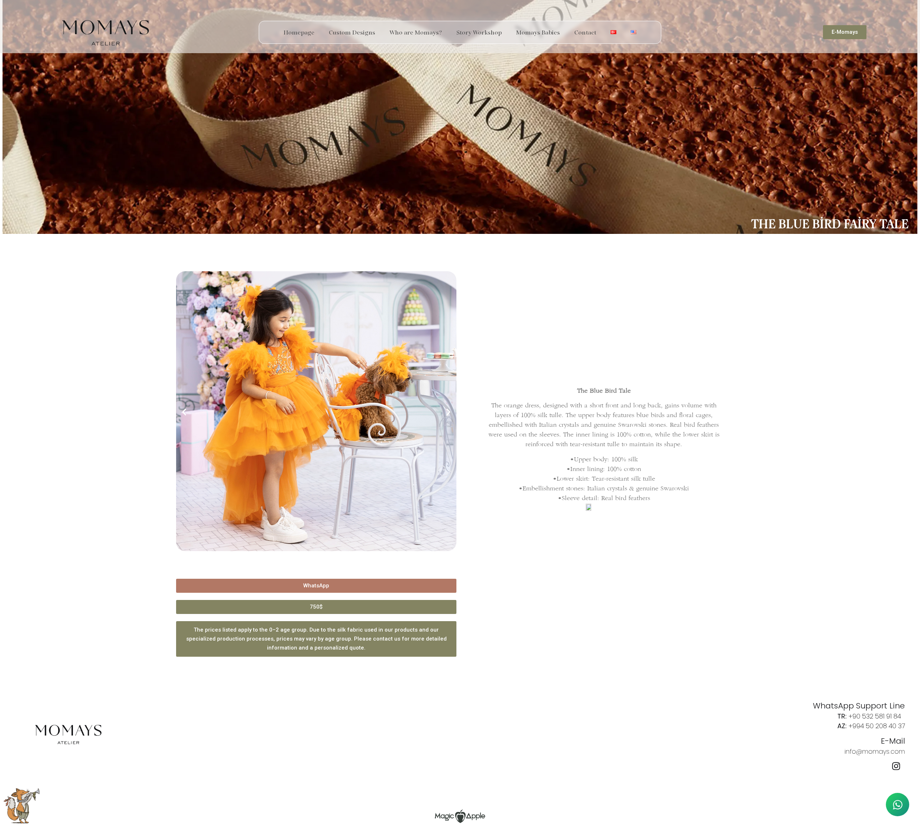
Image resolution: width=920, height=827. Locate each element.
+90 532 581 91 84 (874, 716)
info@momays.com (875, 751)
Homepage (299, 32)
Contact (585, 32)
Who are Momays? (416, 32)
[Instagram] (896, 766)
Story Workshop (479, 32)
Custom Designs (352, 32)
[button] (184, 412)
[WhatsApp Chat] (897, 804)
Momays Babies (538, 32)
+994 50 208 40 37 (876, 725)
